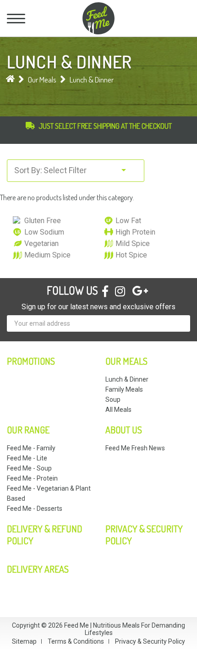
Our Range (28, 430)
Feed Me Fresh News (135, 448)
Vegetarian (41, 243)
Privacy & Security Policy (150, 641)
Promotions (31, 361)
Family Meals (124, 389)
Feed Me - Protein (32, 478)
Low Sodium (44, 232)
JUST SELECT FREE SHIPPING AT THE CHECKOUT (105, 126)
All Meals (118, 409)
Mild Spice (132, 243)
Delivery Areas (38, 569)
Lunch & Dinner (92, 79)
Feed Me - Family (31, 448)
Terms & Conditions (76, 641)
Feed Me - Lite (27, 458)
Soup (112, 399)
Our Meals (42, 79)
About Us (123, 430)
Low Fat (128, 220)
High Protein (135, 232)
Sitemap (24, 641)
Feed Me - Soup (29, 468)
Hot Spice (131, 255)
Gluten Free (42, 220)
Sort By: (28, 170)
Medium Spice (47, 255)
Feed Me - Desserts (34, 508)
